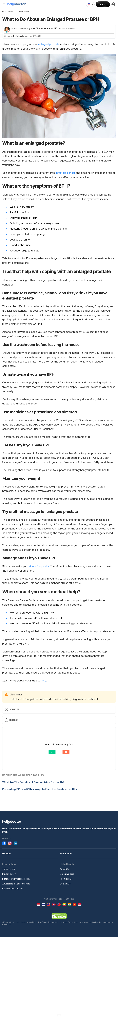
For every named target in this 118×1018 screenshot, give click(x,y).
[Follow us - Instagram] (10, 843)
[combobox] (90, 4)
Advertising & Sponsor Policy (16, 883)
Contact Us (65, 883)
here (43, 680)
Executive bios (67, 874)
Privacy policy (9, 874)
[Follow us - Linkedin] (15, 843)
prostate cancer (65, 172)
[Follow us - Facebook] (4, 843)
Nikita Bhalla (18, 36)
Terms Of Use (8, 869)
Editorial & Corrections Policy (16, 879)
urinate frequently (38, 566)
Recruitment (65, 879)
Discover (6, 853)
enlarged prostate (48, 44)
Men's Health (7, 12)
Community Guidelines (12, 888)
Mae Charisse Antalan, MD (44, 28)
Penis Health (24, 12)
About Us (64, 869)
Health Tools (66, 853)
